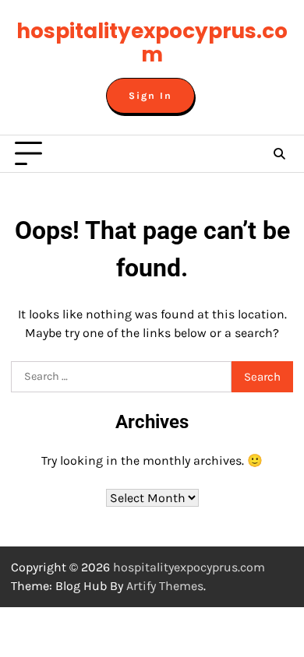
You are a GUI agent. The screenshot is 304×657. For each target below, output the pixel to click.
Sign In (150, 95)
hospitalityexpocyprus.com (152, 42)
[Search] (279, 154)
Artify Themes (164, 585)
